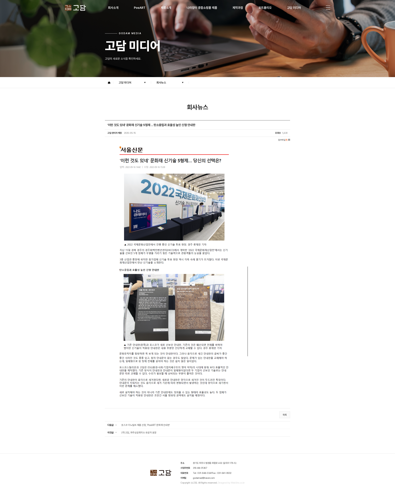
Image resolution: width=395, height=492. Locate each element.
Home (109, 82)
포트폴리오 (265, 8)
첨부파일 (282, 140)
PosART (139, 8)
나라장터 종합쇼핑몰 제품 (202, 8)
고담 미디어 (294, 8)
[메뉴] (328, 8)
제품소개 (166, 8)
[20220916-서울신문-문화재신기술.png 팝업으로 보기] (177, 145)
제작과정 (238, 8)
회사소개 (113, 8)
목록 (285, 414)
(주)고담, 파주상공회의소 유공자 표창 (138, 432)
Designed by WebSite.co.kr (231, 482)
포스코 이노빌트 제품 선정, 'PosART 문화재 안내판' (145, 425)
